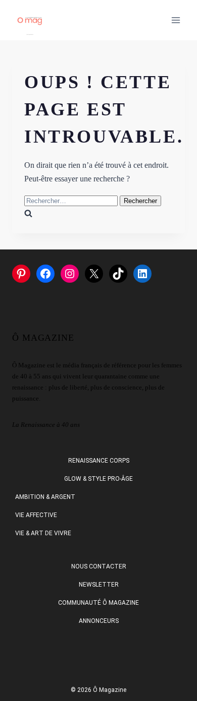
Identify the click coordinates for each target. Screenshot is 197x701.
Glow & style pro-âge (98, 478)
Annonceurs (99, 620)
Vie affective (36, 515)
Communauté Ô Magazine (98, 602)
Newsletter (99, 584)
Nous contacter (98, 566)
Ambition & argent (45, 496)
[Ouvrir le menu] (175, 20)
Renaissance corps (98, 460)
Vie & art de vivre (43, 533)
